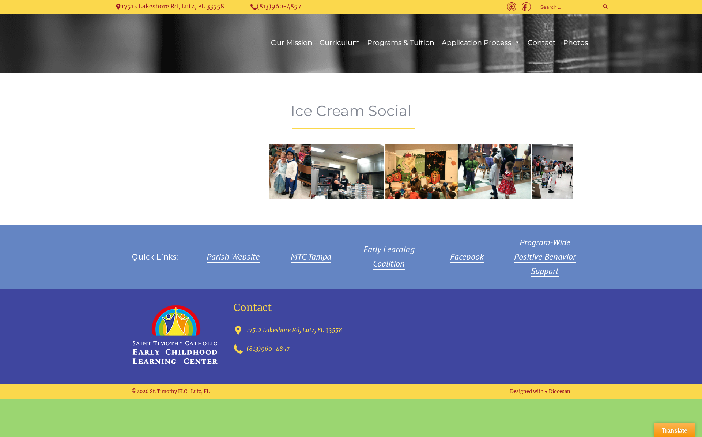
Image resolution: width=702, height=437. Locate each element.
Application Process (476, 42)
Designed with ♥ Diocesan (540, 391)
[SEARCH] (605, 7)
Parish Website (233, 256)
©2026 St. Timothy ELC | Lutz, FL (171, 391)
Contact (542, 42)
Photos (575, 42)
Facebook (467, 256)
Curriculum (340, 42)
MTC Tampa (311, 256)
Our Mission (291, 42)
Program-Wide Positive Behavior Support (545, 256)
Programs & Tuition (400, 42)
